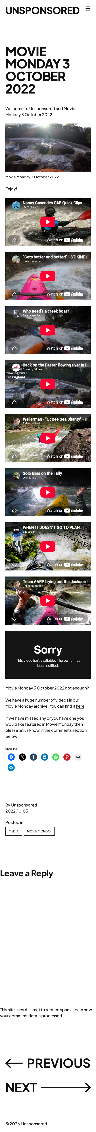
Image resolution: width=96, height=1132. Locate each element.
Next (21, 1087)
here (80, 706)
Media (14, 831)
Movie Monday (39, 831)
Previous (59, 1062)
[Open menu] (88, 8)
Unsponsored (42, 10)
